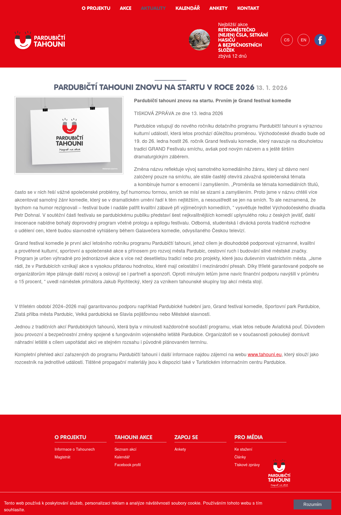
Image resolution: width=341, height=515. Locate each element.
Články (240, 456)
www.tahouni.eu (265, 354)
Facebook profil (128, 464)
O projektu (96, 8)
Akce (125, 8)
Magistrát (62, 456)
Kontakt (248, 8)
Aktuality (153, 8)
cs (287, 39)
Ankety (218, 8)
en (303, 39)
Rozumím (312, 504)
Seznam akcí (125, 449)
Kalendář (188, 8)
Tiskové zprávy (247, 464)
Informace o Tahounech (75, 449)
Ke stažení (243, 449)
